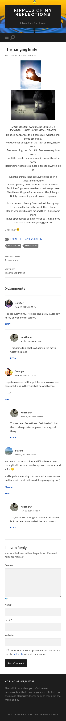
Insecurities (14, 245)
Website (9, 635)
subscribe (19, 653)
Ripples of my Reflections (33, 12)
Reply (8, 324)
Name (8, 604)
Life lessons (31, 245)
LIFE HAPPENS (26, 239)
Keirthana (26, 336)
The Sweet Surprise (15, 271)
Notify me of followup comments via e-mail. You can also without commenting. (32, 652)
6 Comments (30, 55)
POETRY (38, 239)
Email (8, 619)
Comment (10, 565)
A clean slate (12, 258)
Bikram (19, 450)
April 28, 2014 (12, 55)
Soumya (19, 371)
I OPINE (14, 239)
